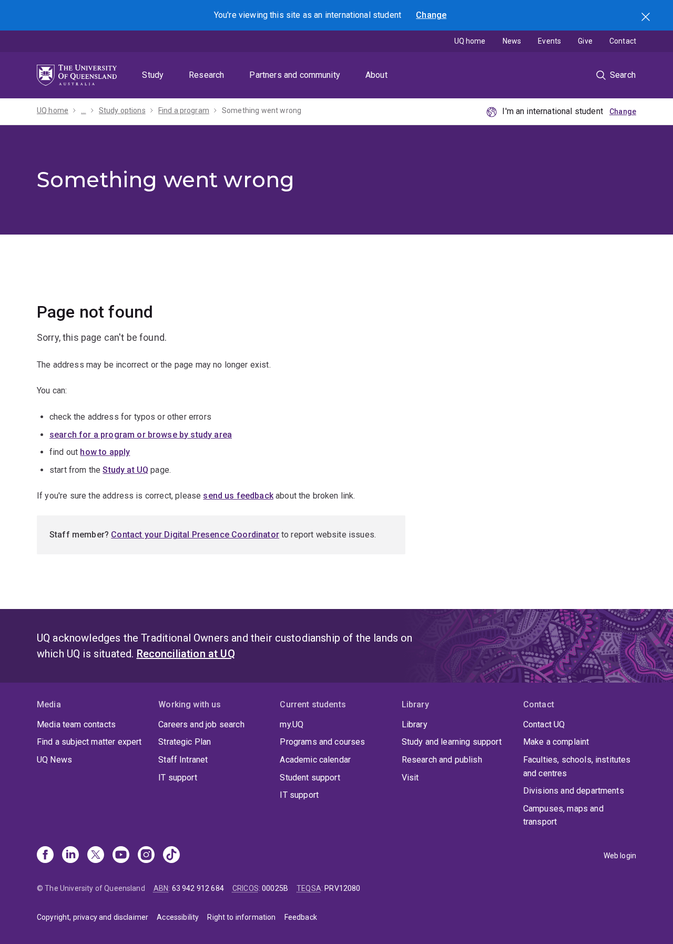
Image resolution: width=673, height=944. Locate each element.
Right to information (241, 917)
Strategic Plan (184, 742)
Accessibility (178, 917)
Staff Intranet (183, 760)
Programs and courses (322, 742)
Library (414, 724)
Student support (310, 778)
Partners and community (294, 75)
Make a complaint (556, 742)
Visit (410, 778)
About (376, 75)
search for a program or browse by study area (140, 435)
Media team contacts (76, 724)
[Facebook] (45, 855)
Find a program (183, 110)
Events (549, 41)
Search (646, 18)
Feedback (300, 917)
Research (206, 75)
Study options (122, 110)
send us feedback (238, 496)
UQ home (470, 41)
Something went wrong (261, 110)
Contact (622, 41)
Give (585, 41)
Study (153, 75)
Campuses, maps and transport (563, 815)
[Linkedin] (70, 855)
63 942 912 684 (198, 888)
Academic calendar (315, 760)
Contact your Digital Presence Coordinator (195, 535)
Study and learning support (452, 742)
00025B (275, 888)
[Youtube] (121, 855)
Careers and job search (201, 724)
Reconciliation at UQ (186, 653)
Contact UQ (544, 724)
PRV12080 (342, 888)
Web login (620, 855)
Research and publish (442, 760)
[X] (95, 855)
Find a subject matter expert (89, 742)
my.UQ (291, 724)
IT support (177, 778)
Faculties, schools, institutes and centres (577, 766)
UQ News (54, 760)
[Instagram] (146, 855)
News (512, 41)
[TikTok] (171, 855)
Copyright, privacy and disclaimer (92, 917)
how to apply (105, 452)
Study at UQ (125, 470)
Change (431, 15)
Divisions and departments (573, 791)
